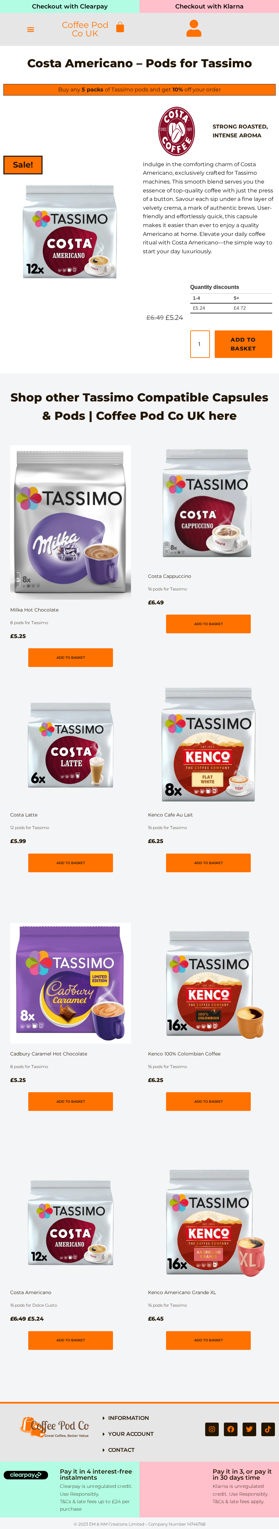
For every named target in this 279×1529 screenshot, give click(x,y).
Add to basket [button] (70, 657)
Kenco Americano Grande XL (182, 1292)
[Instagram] (212, 1429)
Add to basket (243, 344)
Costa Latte (23, 815)
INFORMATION (128, 1418)
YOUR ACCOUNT (131, 1434)
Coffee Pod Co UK (85, 29)
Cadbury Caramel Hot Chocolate (48, 1054)
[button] (30, 29)
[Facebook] (230, 1429)
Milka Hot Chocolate (34, 610)
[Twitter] (249, 1429)
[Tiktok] (268, 1429)
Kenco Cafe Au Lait (170, 815)
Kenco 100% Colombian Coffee (184, 1054)
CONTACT (121, 1450)
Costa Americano (30, 1292)
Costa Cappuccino (169, 576)
